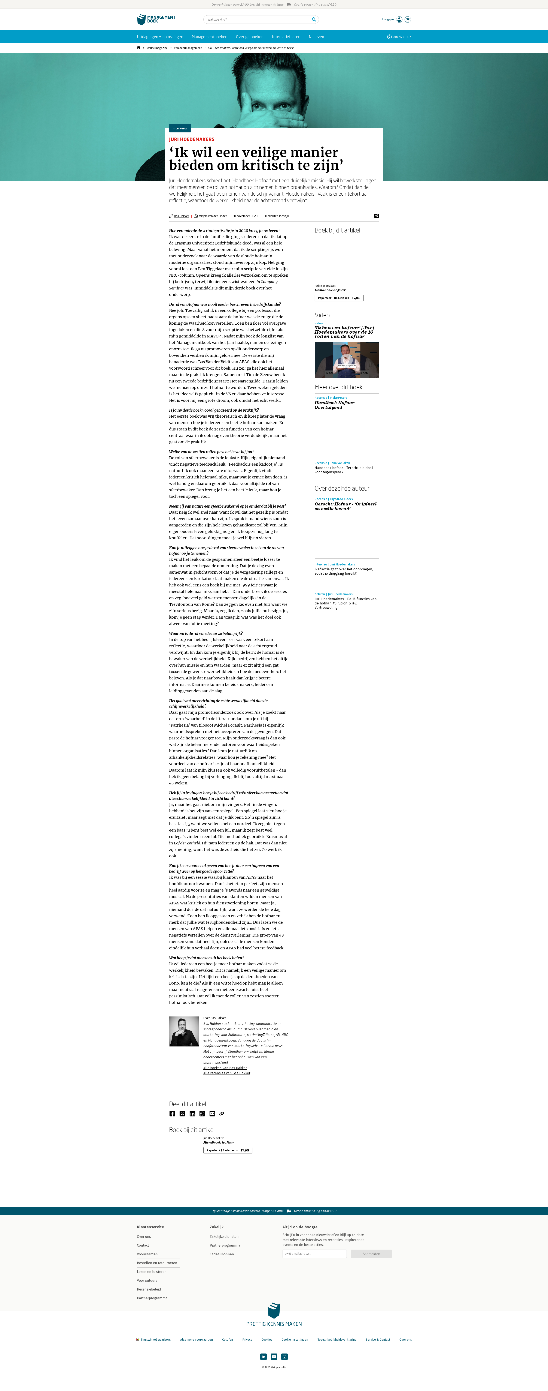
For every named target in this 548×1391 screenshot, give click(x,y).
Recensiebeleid (149, 1289)
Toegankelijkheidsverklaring (336, 1340)
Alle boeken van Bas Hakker (225, 1068)
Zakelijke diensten (224, 1237)
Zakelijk (216, 1227)
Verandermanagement (188, 47)
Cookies (267, 1340)
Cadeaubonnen (222, 1254)
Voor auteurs (147, 1281)
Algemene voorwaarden (196, 1340)
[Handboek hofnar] (330, 258)
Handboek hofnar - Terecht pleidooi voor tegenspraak (344, 470)
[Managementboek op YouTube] (274, 1357)
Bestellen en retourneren (157, 1263)
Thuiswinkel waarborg (156, 1340)
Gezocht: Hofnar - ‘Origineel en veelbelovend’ (346, 506)
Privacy (247, 1340)
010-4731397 (402, 37)
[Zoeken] (314, 19)
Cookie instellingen (295, 1340)
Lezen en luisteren (152, 1272)
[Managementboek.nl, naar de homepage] (156, 24)
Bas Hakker (181, 216)
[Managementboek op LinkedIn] (263, 1357)
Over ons (144, 1237)
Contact (143, 1245)
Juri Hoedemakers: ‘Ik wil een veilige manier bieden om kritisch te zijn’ (251, 47)
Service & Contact (378, 1340)
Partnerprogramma (152, 1298)
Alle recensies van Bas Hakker (226, 1073)
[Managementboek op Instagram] (284, 1357)
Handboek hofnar (330, 290)
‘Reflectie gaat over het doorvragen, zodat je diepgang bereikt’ (344, 571)
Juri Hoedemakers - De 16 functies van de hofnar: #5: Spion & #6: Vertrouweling (346, 603)
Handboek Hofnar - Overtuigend (336, 405)
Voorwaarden (147, 1254)
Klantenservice (150, 1227)
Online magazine (157, 47)
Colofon (227, 1340)
